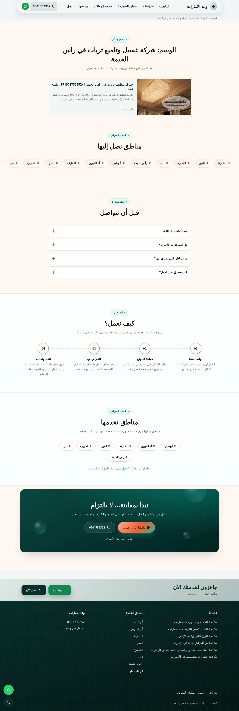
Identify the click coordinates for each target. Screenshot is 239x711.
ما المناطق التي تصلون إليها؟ (170, 258)
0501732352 (76, 622)
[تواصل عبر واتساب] (25, 6)
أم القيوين (147, 446)
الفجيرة (84, 446)
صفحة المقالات (103, 6)
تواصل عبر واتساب (73, 628)
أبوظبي (169, 446)
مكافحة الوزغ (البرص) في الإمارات (196, 636)
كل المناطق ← (134, 671)
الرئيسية (164, 6)
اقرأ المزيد (127, 109)
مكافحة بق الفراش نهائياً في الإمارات (195, 643)
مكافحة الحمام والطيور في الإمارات (195, 622)
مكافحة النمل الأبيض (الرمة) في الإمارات (192, 629)
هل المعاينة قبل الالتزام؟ (173, 245)
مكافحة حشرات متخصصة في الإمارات (194, 657)
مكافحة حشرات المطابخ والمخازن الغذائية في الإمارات (184, 650)
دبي (65, 446)
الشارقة (124, 446)
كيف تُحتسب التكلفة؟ (175, 231)
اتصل (70, 6)
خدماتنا (149, 6)
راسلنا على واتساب (134, 527)
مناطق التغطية (129, 6)
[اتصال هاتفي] (8, 702)
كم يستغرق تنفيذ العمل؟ (173, 272)
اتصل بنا (123, 468)
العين (104, 446)
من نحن (83, 6)
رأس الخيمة (118, 457)
